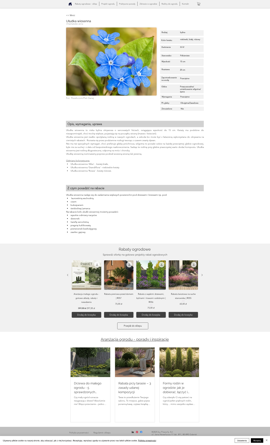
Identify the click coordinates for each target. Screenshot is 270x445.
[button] (127, 4)
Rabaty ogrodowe (135, 249)
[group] (135, 289)
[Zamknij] (266, 440)
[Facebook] (141, 432)
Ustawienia (242, 440)
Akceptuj (257, 440)
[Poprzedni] (67, 275)
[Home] (70, 4)
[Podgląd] (86, 275)
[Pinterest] (137, 432)
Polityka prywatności (147, 440)
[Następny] (202, 275)
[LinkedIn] (132, 432)
